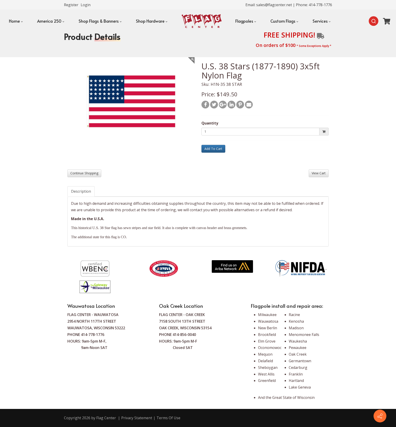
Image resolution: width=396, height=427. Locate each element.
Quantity (209, 123)
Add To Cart (213, 148)
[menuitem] (15, 21)
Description (81, 191)
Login (86, 4)
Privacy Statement (136, 417)
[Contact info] (380, 416)
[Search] (373, 21)
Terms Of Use (168, 417)
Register (71, 4)
